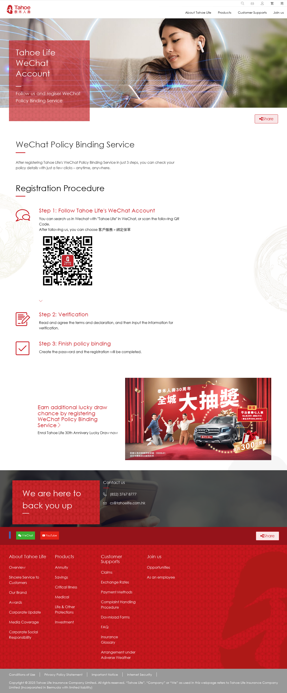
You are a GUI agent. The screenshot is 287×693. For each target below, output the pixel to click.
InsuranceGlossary (109, 639)
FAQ (105, 627)
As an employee (161, 577)
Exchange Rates (115, 582)
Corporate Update (25, 612)
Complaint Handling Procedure (118, 604)
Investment (64, 622)
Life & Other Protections (65, 609)
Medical (62, 597)
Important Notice (105, 674)
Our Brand (18, 592)
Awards (15, 602)
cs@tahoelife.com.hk (127, 503)
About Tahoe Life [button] (198, 12)
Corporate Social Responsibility (23, 635)
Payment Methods (116, 592)
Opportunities (158, 567)
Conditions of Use (22, 674)
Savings (61, 577)
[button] (243, 3)
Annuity (61, 567)
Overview (17, 567)
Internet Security (139, 674)
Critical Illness (66, 587)
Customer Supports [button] (252, 12)
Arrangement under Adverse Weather (118, 655)
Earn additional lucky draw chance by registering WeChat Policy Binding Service (72, 416)
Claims (106, 572)
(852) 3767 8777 (123, 494)
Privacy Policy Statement (63, 674)
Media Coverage (24, 622)
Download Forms (115, 617)
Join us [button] (278, 12)
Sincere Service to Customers (24, 580)
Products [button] (224, 12)
